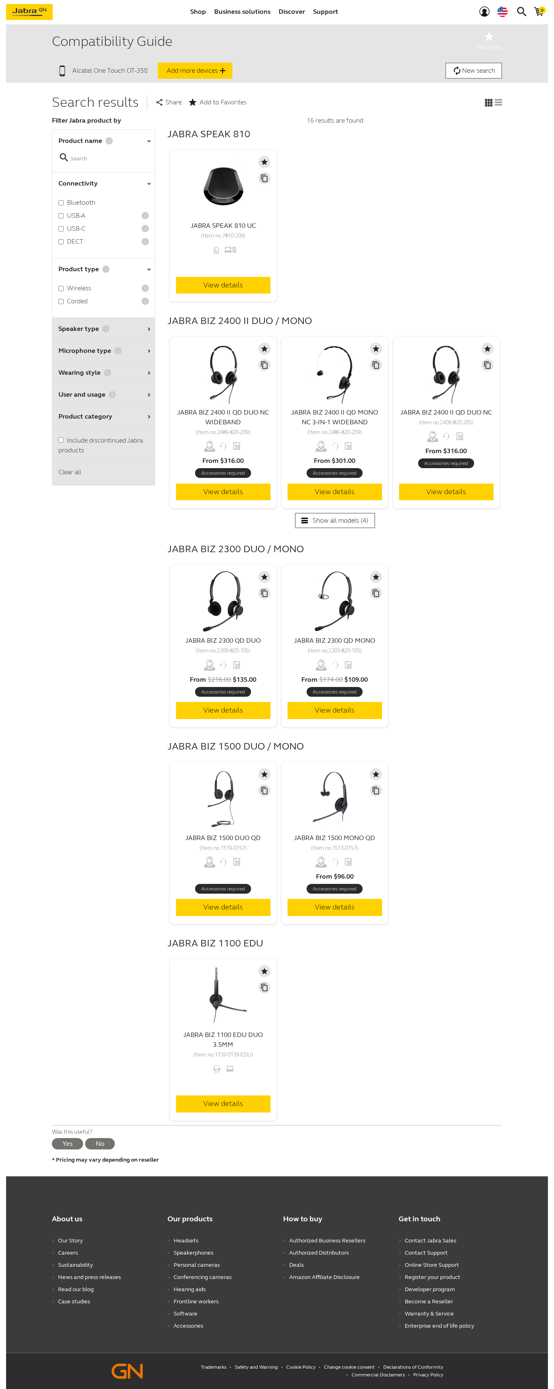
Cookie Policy (301, 1367)
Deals (296, 1265)
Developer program (430, 1289)
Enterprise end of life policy (439, 1325)
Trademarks (213, 1367)
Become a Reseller (429, 1301)
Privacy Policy (428, 1375)
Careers (68, 1252)
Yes (67, 1143)
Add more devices (197, 71)
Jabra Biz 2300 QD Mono (334, 640)
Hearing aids (190, 1289)
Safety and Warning (256, 1367)
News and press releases (89, 1277)
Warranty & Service (429, 1313)
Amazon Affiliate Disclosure (324, 1277)
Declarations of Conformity (413, 1367)
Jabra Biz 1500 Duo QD (223, 838)
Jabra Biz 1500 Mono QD (334, 838)
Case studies (74, 1301)
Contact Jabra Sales (430, 1240)
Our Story (70, 1240)
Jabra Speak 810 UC (223, 225)
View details (223, 285)
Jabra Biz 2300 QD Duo (223, 640)
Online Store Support (432, 1265)
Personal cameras (197, 1265)
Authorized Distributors (319, 1252)
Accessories (188, 1325)
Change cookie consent (349, 1367)
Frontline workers (196, 1301)
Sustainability (75, 1265)
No (100, 1143)
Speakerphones (193, 1252)
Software (186, 1313)
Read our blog (76, 1289)
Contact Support (426, 1252)
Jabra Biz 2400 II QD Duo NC (446, 412)
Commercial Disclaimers (378, 1375)
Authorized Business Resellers (327, 1240)
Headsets (186, 1240)
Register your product (432, 1277)
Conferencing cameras (203, 1277)
